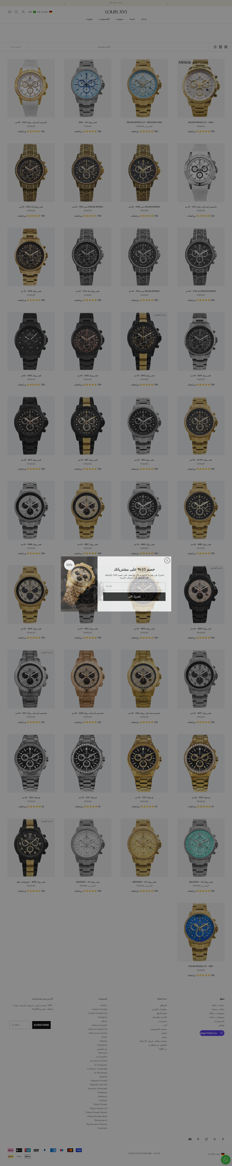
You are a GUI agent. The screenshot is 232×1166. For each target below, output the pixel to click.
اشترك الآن (134, 595)
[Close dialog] (167, 559)
